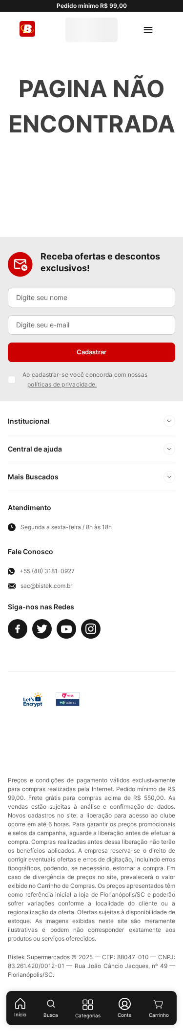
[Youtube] (66, 625)
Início (20, 1014)
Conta (125, 1015)
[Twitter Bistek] (42, 625)
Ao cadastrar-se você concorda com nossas (84, 375)
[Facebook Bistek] (17, 625)
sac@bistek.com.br (46, 582)
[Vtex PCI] (67, 695)
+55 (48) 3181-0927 (47, 567)
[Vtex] (146, 695)
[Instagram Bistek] (91, 625)
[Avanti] (107, 695)
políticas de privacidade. (62, 380)
